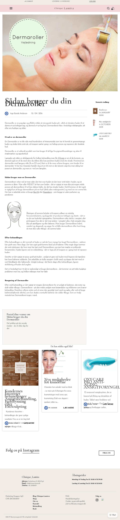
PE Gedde (52, 408)
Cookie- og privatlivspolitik (75, 501)
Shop (35, 499)
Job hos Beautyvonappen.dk (76, 504)
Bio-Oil (36, 192)
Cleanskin (27, 166)
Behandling (37, 506)
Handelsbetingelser (73, 499)
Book (34, 509)
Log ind (92, 1)
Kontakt (36, 504)
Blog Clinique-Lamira (41, 496)
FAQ (67, 496)
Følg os (106, 453)
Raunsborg (47, 192)
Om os (35, 501)
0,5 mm (61, 158)
